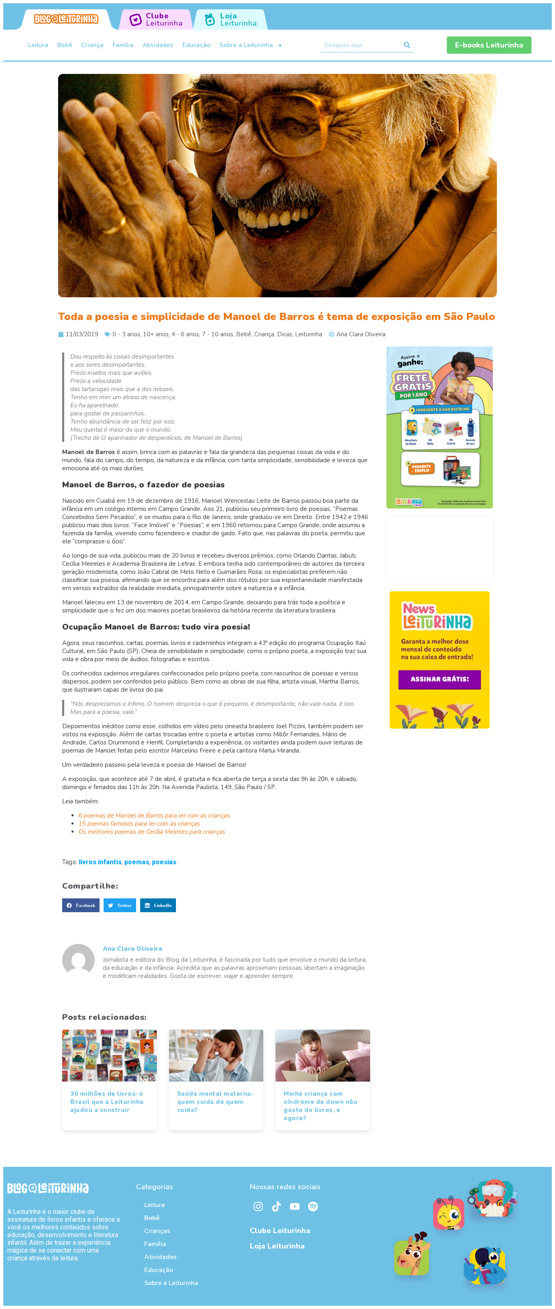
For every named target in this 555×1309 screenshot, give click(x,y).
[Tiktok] (276, 1207)
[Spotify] (313, 1207)
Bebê (64, 45)
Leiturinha (308, 334)
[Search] (407, 45)
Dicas (284, 334)
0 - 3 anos (126, 334)
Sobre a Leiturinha (246, 45)
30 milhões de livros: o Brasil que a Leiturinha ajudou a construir (107, 1102)
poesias (164, 862)
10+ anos (156, 334)
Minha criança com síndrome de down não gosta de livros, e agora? (321, 1106)
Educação (196, 45)
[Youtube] (294, 1207)
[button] (81, 905)
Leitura (38, 45)
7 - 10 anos (217, 334)
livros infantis (100, 862)
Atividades (158, 45)
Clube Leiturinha (280, 1230)
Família (123, 45)
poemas (136, 862)
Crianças (157, 1231)
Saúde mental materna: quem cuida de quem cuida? (215, 1102)
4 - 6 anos (185, 334)
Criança (92, 45)
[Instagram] (258, 1207)
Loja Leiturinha (277, 1246)
